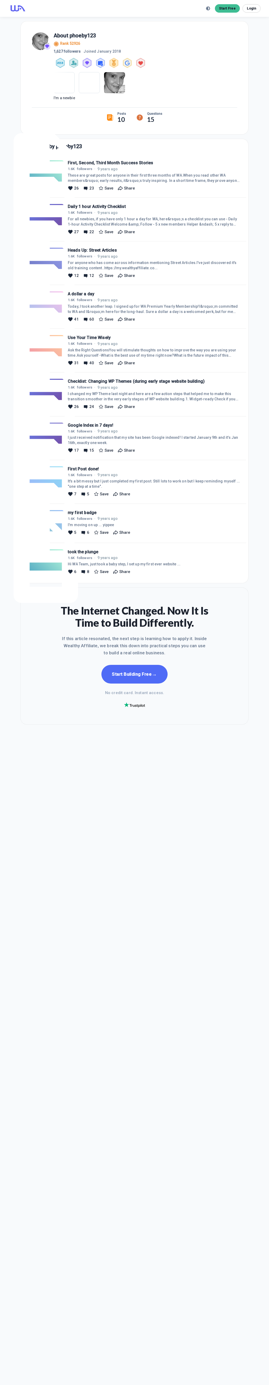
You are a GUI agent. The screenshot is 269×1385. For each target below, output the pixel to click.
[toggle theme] (208, 8)
